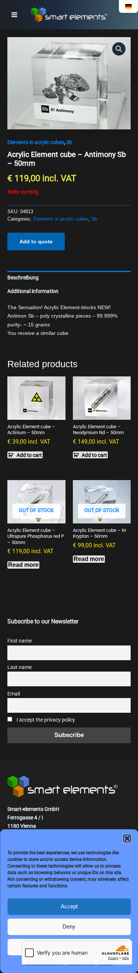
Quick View (36, 413)
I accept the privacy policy (45, 720)
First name (19, 641)
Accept (69, 906)
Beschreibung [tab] (23, 277)
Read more (23, 565)
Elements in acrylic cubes (35, 142)
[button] (127, 838)
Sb (69, 142)
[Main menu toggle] (14, 15)
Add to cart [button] (29, 455)
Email (13, 694)
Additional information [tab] (33, 291)
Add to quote (36, 241)
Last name (19, 667)
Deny (69, 926)
